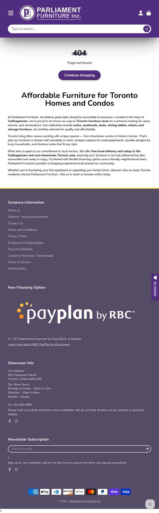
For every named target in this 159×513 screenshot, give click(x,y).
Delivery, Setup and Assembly (28, 216)
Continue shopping (79, 75)
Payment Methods (20, 249)
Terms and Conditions (22, 229)
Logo (50, 13)
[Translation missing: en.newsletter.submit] (147, 449)
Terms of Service (19, 262)
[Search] (146, 28)
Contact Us (15, 223)
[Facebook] (10, 421)
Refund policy (17, 268)
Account (140, 13)
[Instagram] (16, 421)
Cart (148, 13)
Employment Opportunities (26, 242)
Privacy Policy (17, 236)
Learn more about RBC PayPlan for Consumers (39, 344)
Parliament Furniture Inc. (85, 501)
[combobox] (79, 29)
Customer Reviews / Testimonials (30, 255)
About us (14, 210)
